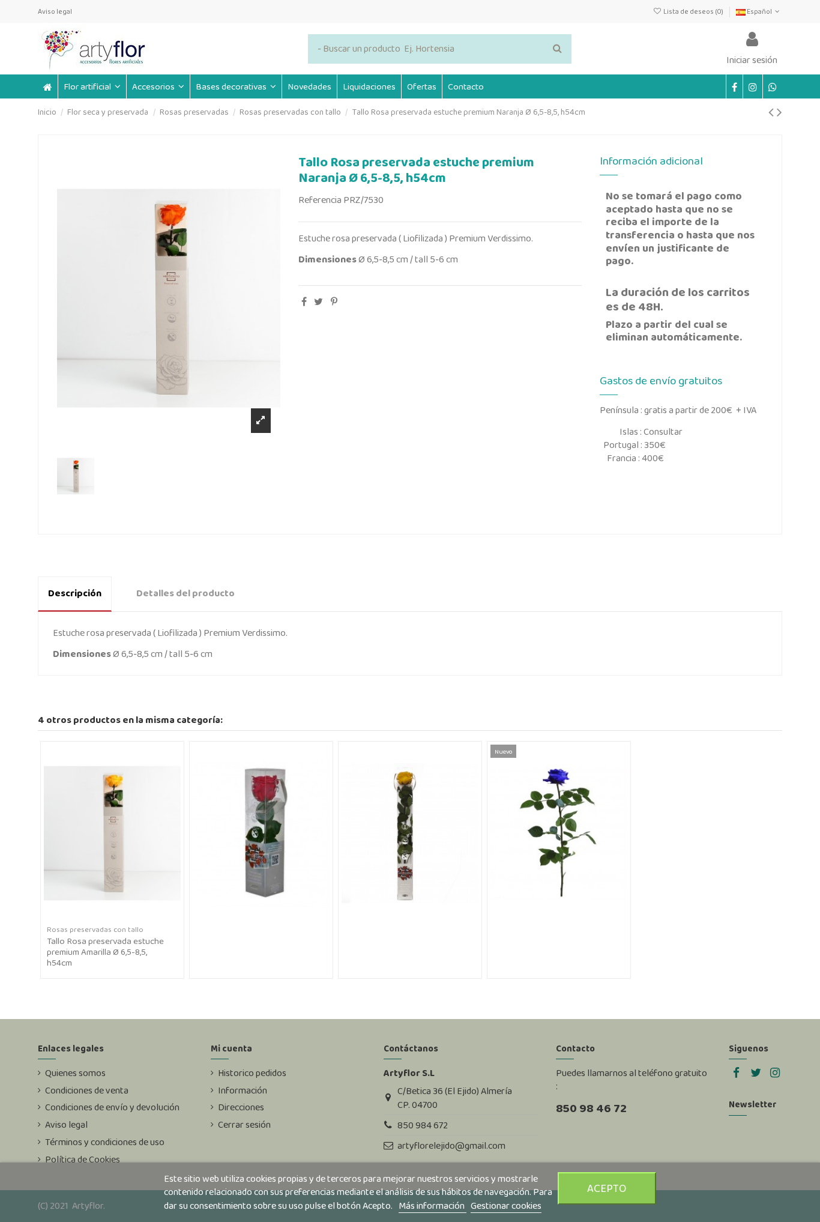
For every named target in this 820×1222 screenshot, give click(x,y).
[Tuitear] (318, 302)
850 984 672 (422, 1125)
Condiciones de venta (86, 1090)
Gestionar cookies (506, 1205)
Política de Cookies (82, 1159)
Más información (432, 1205)
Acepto (607, 1188)
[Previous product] (772, 112)
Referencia (320, 200)
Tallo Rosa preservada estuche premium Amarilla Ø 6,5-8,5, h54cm (105, 951)
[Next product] (779, 112)
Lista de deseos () (693, 11)
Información (242, 1090)
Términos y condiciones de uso (104, 1142)
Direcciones (241, 1107)
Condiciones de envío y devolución (112, 1107)
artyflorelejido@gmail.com (451, 1145)
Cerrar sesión (244, 1124)
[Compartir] (304, 302)
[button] (158, 86)
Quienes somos (75, 1073)
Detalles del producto (185, 593)
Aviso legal (55, 11)
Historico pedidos (252, 1073)
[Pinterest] (334, 302)
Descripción (74, 593)
